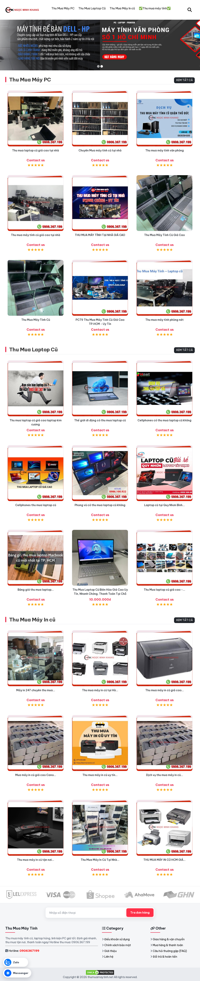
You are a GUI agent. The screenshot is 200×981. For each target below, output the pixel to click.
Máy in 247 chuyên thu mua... (35, 690)
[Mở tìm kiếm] (190, 9)
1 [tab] (98, 66)
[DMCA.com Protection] (100, 972)
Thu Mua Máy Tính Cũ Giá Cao (164, 235)
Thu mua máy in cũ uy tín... (100, 775)
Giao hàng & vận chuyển (169, 939)
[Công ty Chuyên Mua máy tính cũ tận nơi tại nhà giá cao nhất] (100, 118)
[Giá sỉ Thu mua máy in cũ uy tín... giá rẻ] (100, 743)
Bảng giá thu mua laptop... (36, 589)
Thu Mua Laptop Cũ (33, 349)
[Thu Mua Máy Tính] (22, 9)
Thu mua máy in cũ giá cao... (164, 690)
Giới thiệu (110, 951)
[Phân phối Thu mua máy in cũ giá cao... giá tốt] (164, 658)
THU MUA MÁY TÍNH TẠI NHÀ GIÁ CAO (100, 235)
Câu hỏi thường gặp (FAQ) (170, 951)
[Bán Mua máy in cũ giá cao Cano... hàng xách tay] (35, 743)
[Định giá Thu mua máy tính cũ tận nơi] (35, 203)
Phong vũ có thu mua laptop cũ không (100, 505)
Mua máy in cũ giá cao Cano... (35, 775)
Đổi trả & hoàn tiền (165, 956)
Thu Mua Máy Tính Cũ (35, 320)
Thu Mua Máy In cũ (32, 619)
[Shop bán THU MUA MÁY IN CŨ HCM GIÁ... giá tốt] (164, 828)
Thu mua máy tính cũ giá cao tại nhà (35, 235)
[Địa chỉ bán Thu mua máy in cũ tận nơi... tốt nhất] (35, 828)
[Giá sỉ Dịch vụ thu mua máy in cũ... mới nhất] (164, 743)
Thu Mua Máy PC (30, 79)
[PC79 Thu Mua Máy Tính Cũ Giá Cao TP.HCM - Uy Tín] (100, 288)
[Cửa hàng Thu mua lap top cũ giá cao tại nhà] (35, 118)
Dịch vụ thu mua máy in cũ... (164, 775)
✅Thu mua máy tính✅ (155, 8)
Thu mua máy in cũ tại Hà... (100, 690)
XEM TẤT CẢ (184, 80)
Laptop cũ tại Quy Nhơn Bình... (164, 505)
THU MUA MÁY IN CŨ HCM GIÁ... (164, 860)
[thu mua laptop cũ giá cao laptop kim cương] (35, 388)
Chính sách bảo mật (117, 945)
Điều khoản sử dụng (117, 939)
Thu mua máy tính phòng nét (164, 320)
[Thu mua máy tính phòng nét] (164, 288)
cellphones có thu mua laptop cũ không (164, 420)
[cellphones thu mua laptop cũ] (35, 473)
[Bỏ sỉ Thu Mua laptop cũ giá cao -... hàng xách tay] (164, 558)
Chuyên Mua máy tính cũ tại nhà (100, 150)
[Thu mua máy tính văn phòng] (164, 118)
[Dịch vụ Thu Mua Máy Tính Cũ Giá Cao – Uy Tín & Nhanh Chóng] (35, 288)
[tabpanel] (100, 41)
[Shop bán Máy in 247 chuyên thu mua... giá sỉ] (35, 658)
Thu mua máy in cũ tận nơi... (35, 860)
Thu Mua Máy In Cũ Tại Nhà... (100, 860)
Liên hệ (108, 956)
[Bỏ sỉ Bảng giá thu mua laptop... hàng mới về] (35, 558)
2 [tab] (101, 66)
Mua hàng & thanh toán (168, 945)
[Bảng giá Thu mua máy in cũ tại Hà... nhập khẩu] (100, 658)
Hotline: (23, 951)
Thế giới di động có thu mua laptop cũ (100, 420)
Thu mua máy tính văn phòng (164, 150)
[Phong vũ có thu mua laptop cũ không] (100, 473)
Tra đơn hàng (140, 912)
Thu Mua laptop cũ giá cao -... (164, 589)
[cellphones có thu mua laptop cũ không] (164, 388)
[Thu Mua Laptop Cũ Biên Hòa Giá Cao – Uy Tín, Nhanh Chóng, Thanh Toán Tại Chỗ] (100, 558)
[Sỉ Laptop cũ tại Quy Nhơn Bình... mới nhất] (164, 473)
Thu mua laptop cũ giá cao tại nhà (35, 150)
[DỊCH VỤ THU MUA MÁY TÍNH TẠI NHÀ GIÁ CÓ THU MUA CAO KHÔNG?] (100, 203)
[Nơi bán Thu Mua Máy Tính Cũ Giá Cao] (164, 203)
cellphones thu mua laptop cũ (35, 505)
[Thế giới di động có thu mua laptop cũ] (100, 388)
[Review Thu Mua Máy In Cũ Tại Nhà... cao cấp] (100, 828)
